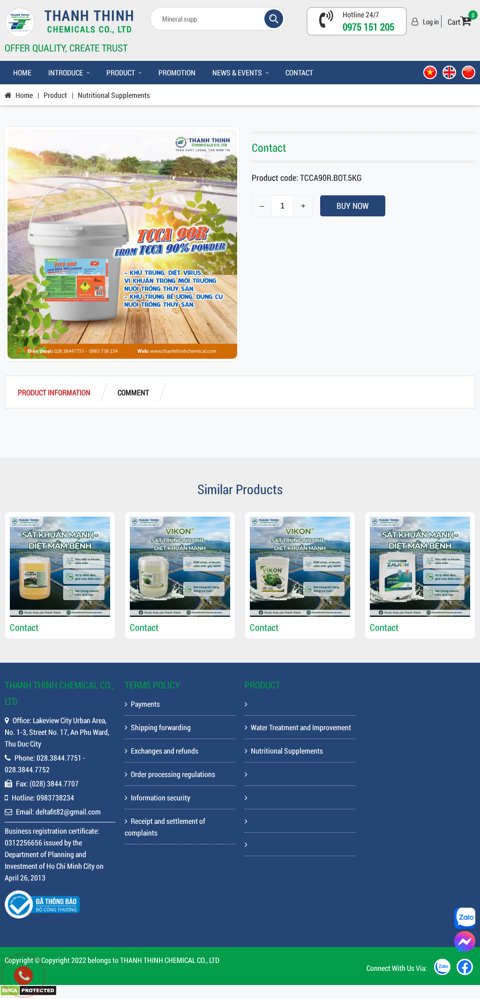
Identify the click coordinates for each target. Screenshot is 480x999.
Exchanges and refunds (164, 750)
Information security (160, 797)
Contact (299, 72)
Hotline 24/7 (361, 14)
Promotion (176, 72)
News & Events (237, 72)
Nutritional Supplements (114, 95)
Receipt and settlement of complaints (165, 826)
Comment (133, 392)
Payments (145, 704)
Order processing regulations (173, 774)
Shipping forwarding (161, 727)
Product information (54, 392)
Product (120, 72)
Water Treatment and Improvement (301, 727)
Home (22, 72)
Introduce (65, 72)
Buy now (353, 205)
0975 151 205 (368, 26)
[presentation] (18, 575)
